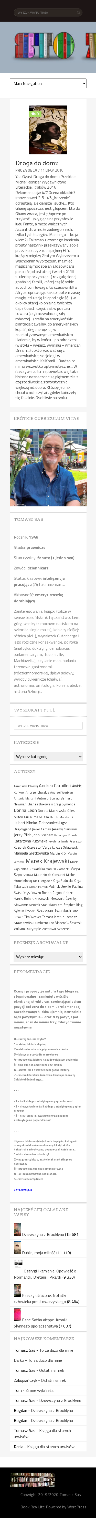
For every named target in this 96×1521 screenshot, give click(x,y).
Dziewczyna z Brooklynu (43, 1234)
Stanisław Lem (51, 904)
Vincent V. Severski (68, 922)
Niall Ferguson (42, 880)
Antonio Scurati (48, 798)
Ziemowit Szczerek (56, 928)
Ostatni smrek (51, 1370)
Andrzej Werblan (61, 792)
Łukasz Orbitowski (65, 847)
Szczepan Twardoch (54, 910)
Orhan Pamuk (38, 886)
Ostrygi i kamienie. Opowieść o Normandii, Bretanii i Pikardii (45, 1274)
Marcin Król (58, 853)
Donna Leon (25, 810)
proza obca (26, 170)
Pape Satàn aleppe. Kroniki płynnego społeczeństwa (40, 1323)
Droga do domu (37, 163)
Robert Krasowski (36, 898)
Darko (19, 1360)
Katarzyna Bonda (65, 835)
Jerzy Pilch (22, 835)
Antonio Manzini (25, 798)
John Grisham (43, 835)
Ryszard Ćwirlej (63, 898)
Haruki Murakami (61, 817)
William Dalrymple (27, 928)
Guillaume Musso (36, 817)
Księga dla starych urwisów (50, 1447)
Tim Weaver (32, 917)
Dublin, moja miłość (38, 1253)
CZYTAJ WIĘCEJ (23, 1190)
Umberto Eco (44, 922)
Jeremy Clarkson (64, 829)
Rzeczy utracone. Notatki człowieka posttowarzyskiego (40, 1298)
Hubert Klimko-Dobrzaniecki (37, 823)
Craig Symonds (64, 804)
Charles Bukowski (40, 804)
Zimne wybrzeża (40, 1390)
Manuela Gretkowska (31, 853)
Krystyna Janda (58, 841)
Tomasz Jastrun (53, 917)
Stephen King (72, 904)
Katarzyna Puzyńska (30, 841)
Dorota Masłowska (52, 810)
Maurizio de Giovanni (49, 874)
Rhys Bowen (32, 892)
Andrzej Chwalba (37, 792)
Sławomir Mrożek (27, 904)
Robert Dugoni (52, 892)
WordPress (77, 1507)
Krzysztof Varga (39, 847)
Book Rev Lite (32, 1507)
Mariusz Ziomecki (57, 868)
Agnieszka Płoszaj (26, 786)
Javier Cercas (41, 829)
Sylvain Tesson (25, 910)
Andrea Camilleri (55, 785)
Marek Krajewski (47, 860)
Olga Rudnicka (63, 880)
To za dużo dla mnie (56, 1350)
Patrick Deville (60, 886)
